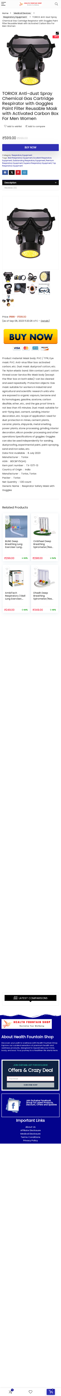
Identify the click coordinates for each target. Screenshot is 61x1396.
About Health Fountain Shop (27, 1036)
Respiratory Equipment (15, 17)
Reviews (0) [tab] (11, 187)
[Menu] (3, 4)
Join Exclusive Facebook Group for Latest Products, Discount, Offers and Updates (41, 1102)
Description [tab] (10, 182)
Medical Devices (22, 13)
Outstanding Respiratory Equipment (29, 160)
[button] (57, 33)
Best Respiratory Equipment (20, 158)
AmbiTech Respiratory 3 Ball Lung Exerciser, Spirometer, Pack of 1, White (15, 598)
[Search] (56, 4)
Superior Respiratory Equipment (37, 163)
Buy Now (30, 147)
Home (5, 13)
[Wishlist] (30, 1392)
